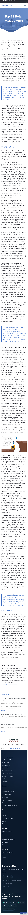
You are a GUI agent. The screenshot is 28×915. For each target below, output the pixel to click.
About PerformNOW (8, 852)
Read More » (3, 710)
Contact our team (7, 831)
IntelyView (5, 779)
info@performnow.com (8, 839)
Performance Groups (8, 791)
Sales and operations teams (9, 805)
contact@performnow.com (8, 0)
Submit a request (7, 836)
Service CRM (5, 768)
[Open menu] (25, 5)
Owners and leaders (7, 803)
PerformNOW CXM (7, 757)
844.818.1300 (5, 842)
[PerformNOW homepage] (9, 866)
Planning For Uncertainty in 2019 (11, 714)
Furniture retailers (7, 800)
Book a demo (6, 834)
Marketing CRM (6, 759)
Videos (4, 815)
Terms (4, 855)
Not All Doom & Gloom (8, 724)
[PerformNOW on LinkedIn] (3, 876)
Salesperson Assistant (8, 776)
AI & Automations (7, 770)
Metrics (12, 748)
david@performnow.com (10, 684)
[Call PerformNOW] (11, 876)
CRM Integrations (7, 773)
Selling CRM (5, 762)
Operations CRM (6, 765)
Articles (4, 813)
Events (4, 824)
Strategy (17, 748)
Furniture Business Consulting (10, 789)
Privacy (4, 857)
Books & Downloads (7, 818)
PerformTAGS (6, 781)
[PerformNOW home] (6, 5)
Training (4, 821)
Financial (7, 748)
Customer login (6, 845)
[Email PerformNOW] (7, 876)
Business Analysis (6, 794)
